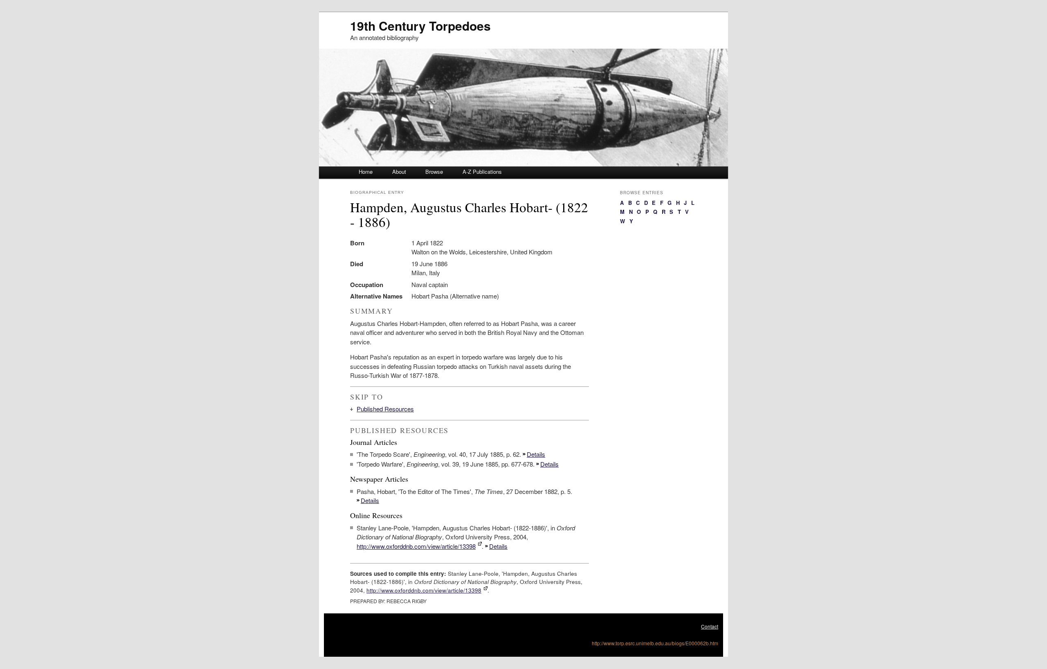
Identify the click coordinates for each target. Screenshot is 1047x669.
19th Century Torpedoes (420, 25)
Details (536, 454)
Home (366, 171)
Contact (709, 626)
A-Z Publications (482, 171)
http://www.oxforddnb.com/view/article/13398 (416, 546)
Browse (434, 171)
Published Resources (385, 408)
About (399, 171)
